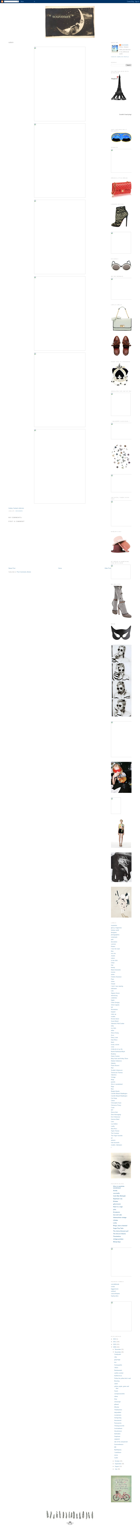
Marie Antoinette (116, 970)
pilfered (116, 1404)
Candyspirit (117, 1354)
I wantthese (117, 1452)
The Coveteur (115, 1133)
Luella (112, 1126)
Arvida (115, 1190)
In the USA (114, 960)
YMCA (116, 1367)
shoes (113, 981)
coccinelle (116, 1193)
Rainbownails (118, 1370)
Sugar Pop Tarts (118, 1228)
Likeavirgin (117, 1402)
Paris (112, 979)
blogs (112, 1079)
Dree (115, 1399)
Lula (112, 991)
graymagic (117, 1359)
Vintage (113, 1077)
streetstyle (114, 937)
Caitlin (116, 1458)
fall (112, 1007)
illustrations (114, 1009)
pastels (113, 1082)
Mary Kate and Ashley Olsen (119, 1058)
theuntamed (117, 1420)
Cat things (114, 1098)
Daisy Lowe (114, 1037)
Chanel (113, 984)
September (118, 1463)
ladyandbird (117, 1412)
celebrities (114, 998)
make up (113, 1014)
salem (11, 42)
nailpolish (117, 1439)
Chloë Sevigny (115, 1002)
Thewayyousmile (119, 1426)
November (118, 1352)
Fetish (116, 1391)
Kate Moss (114, 1040)
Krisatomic (116, 1212)
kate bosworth (115, 1142)
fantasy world (115, 930)
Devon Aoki (114, 1112)
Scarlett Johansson (116, 1070)
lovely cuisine (115, 1044)
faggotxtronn (114, 1289)
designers (19, 511)
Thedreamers (118, 1410)
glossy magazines (116, 928)
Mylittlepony (117, 1450)
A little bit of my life (116, 1049)
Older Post (108, 568)
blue (112, 951)
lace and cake (117, 1215)
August (117, 1466)
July (116, 1469)
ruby (115, 1357)
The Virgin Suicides (117, 1135)
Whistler (116, 1407)
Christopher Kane (116, 1103)
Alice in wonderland (116, 1084)
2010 (114, 1344)
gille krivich (117, 1204)
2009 (114, 1347)
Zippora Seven (115, 993)
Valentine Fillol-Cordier (117, 1023)
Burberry (113, 1054)
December (118, 1349)
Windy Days (117, 1242)
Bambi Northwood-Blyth (118, 1051)
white (112, 1030)
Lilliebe (115, 1220)
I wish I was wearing (117, 986)
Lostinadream (118, 1428)
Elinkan (115, 1201)
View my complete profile (120, 56)
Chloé (112, 963)
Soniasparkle (118, 1365)
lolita (112, 1026)
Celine (113, 1100)
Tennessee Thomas (117, 1072)
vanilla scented (118, 1373)
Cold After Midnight (119, 1196)
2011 (114, 1341)
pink (112, 939)
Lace (112, 1121)
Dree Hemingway (116, 1114)
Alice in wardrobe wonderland (118, 1187)
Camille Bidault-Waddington (119, 1096)
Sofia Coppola (115, 1005)
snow (112, 1047)
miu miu (113, 953)
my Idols (113, 1028)
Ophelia (113, 1063)
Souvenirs (124, 45)
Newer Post (12, 568)
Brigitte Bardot (115, 1091)
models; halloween (116, 1145)
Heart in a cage (118, 1206)
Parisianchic (118, 1423)
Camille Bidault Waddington (119, 1093)
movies (113, 972)
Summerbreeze (118, 1444)
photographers (115, 935)
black (112, 1042)
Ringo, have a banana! (120, 1225)
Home (60, 568)
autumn (113, 1140)
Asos (112, 1035)
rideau (116, 1396)
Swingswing (117, 1418)
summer (113, 944)
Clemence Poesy (116, 1105)
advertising (114, 995)
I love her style (115, 949)
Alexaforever (118, 1431)
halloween (114, 988)
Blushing (116, 1381)
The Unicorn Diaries (119, 1233)
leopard (113, 1012)
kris (115, 1362)
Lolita (115, 1223)
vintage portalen (118, 1239)
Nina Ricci (114, 1128)
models (113, 1016)
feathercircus (118, 1375)
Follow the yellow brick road (122, 1378)
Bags (112, 1086)
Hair (112, 965)
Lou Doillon (114, 1124)
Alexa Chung (115, 1033)
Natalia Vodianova (116, 1061)
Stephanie (117, 1436)
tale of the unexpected (120, 1442)
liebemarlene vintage (119, 1217)
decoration (114, 942)
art (112, 1138)
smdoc (113, 1286)
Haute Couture (115, 1056)
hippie (112, 1000)
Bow (112, 1089)
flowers (113, 946)
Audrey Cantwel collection (16, 508)
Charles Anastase (116, 977)
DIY (112, 1110)
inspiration (114, 925)
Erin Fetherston (115, 1117)
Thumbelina (117, 1236)
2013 (114, 1339)
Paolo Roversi (115, 1065)
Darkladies (117, 1434)
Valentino (113, 1075)
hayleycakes (114, 1296)
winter (112, 974)
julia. (114, 1209)
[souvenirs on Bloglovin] (118, 99)
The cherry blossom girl (120, 1231)
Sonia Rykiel (114, 1021)
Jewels (113, 956)
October (117, 1461)
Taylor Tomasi (115, 1131)
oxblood (113, 1291)
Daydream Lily (117, 1198)
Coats (112, 1107)
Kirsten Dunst (115, 1019)
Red (112, 1068)
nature (113, 958)
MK (115, 1447)
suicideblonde (115, 1284)
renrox (116, 1455)
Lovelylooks (117, 1415)
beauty (113, 967)
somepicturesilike (119, 1393)
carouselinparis (115, 1293)
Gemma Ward (115, 1119)
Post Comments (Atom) (24, 572)
